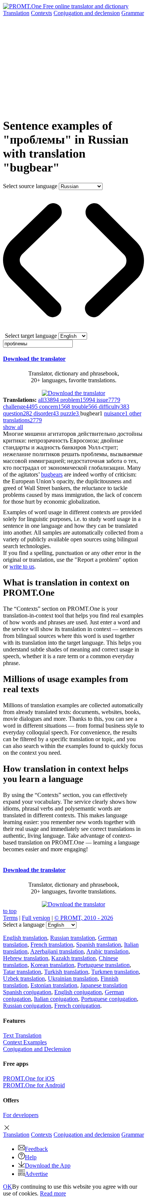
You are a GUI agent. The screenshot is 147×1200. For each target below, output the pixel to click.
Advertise (36, 1174)
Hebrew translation (25, 958)
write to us (21, 566)
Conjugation (87, 13)
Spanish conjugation (27, 992)
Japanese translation (103, 985)
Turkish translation (66, 972)
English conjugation (78, 992)
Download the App (47, 1165)
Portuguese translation (103, 965)
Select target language (31, 336)
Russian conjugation (27, 1005)
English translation (25, 938)
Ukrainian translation (73, 978)
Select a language (23, 924)
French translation (52, 944)
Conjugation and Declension (37, 1049)
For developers (20, 1115)
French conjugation (77, 1005)
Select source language (30, 186)
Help (31, 1157)
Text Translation (22, 1035)
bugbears (52, 474)
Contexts (41, 13)
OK (7, 1186)
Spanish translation (98, 944)
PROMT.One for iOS (29, 1078)
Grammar (132, 13)
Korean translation (52, 965)
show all (13, 427)
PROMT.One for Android (34, 1085)
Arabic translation (107, 951)
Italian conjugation (56, 999)
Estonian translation (54, 985)
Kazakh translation (73, 958)
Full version (36, 918)
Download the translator (34, 359)
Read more (53, 1193)
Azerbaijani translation (57, 951)
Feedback (36, 1149)
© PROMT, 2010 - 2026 (83, 918)
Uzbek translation (24, 978)
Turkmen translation (115, 972)
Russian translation (72, 938)
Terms (10, 918)
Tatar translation (22, 972)
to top (10, 911)
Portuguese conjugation (109, 999)
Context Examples (25, 1042)
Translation (16, 13)
